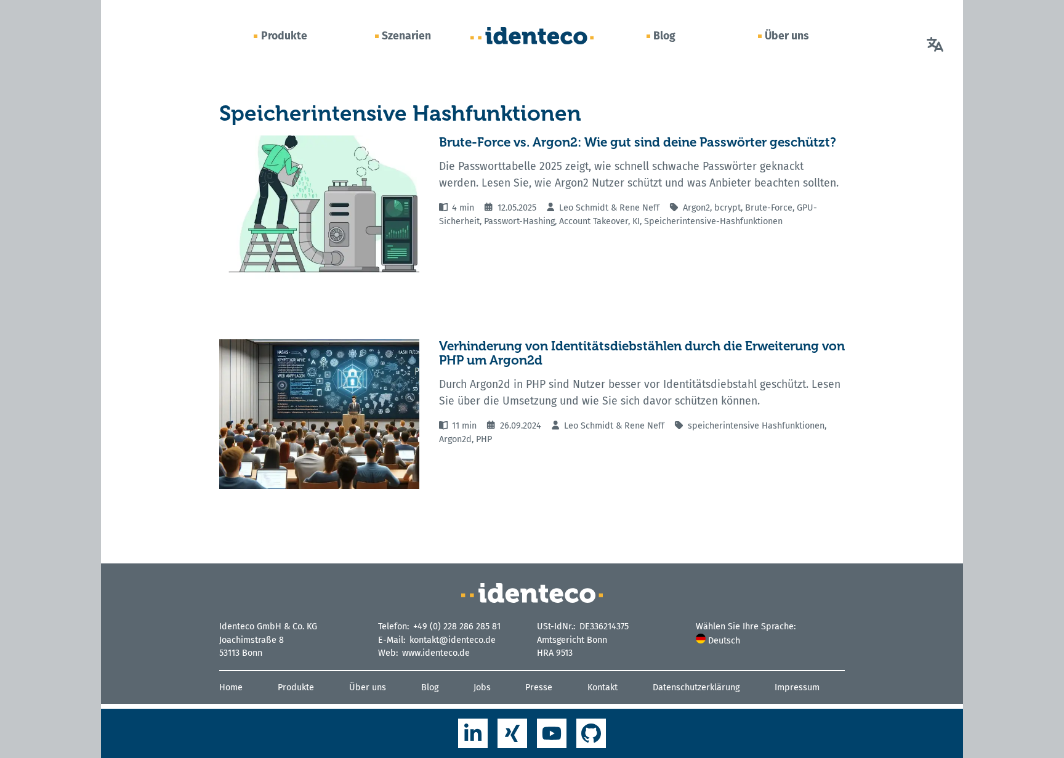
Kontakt (602, 687)
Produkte (284, 35)
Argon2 (696, 208)
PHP (484, 439)
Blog (664, 35)
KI (636, 221)
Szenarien (406, 35)
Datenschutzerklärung (696, 687)
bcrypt (727, 208)
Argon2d (455, 439)
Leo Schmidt (583, 208)
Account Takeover (593, 221)
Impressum (797, 687)
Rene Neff (639, 208)
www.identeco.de (436, 653)
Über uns (787, 35)
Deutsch (723, 640)
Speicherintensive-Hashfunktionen (713, 221)
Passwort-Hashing (519, 221)
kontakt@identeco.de (452, 640)
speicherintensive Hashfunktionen (756, 426)
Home (231, 687)
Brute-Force (768, 208)
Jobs (482, 687)
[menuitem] (770, 641)
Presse (538, 687)
